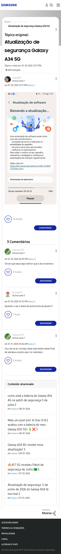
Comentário (45, 228)
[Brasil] (9, 4)
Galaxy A (31, 85)
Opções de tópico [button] (51, 29)
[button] (51, 78)
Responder (46, 281)
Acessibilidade (9, 522)
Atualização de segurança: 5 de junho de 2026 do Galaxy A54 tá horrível (28, 489)
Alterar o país (9, 544)
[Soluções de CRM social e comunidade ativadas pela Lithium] (49, 512)
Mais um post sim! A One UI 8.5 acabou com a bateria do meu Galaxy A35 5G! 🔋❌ (28, 424)
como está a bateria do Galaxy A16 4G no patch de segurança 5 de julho (30, 400)
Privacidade (8, 533)
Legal (4, 539)
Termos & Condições (12, 528)
